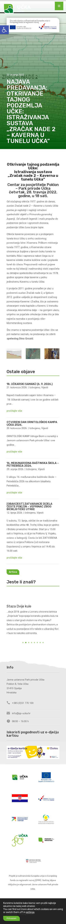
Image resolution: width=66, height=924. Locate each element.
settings (30, 912)
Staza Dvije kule (19, 606)
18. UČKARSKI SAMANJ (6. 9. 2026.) (30, 384)
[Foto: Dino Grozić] (52, 354)
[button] (4, 29)
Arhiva (13, 572)
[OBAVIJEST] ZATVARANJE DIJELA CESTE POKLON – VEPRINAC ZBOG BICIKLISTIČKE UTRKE (29, 506)
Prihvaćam (11, 918)
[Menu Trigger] (59, 6)
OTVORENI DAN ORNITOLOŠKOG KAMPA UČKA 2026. (32, 423)
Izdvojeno (34, 387)
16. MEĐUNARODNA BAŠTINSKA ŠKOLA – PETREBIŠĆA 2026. (33, 464)
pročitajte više (14, 410)
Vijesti (44, 387)
